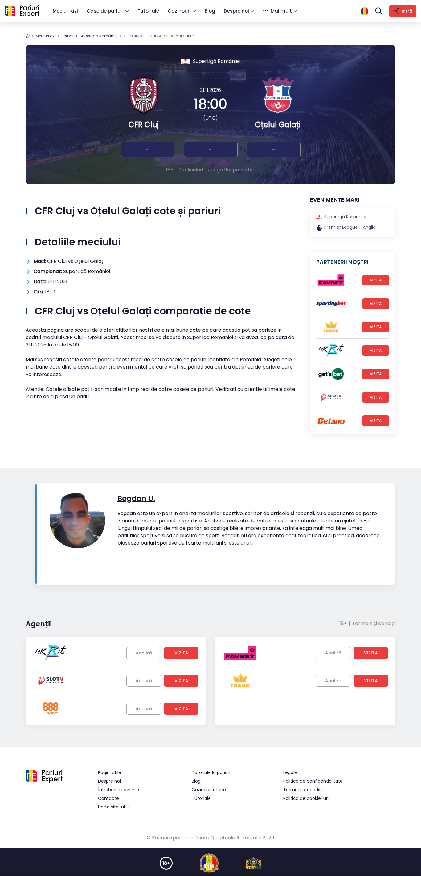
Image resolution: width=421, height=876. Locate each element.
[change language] (364, 11)
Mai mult (281, 11)
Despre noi (236, 11)
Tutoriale (148, 11)
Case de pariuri (105, 11)
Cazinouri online (209, 790)
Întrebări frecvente (118, 790)
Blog (210, 11)
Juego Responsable (231, 169)
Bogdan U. (136, 498)
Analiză (144, 653)
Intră (407, 11)
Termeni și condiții (373, 623)
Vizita (376, 280)
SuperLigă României (98, 36)
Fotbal (67, 36)
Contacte (108, 798)
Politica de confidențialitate (313, 781)
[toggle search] (378, 11)
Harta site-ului (113, 807)
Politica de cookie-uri (306, 798)
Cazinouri (179, 11)
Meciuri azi (65, 11)
